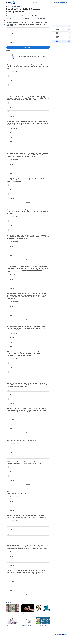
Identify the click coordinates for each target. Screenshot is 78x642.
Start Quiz (28, 47)
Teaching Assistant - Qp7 (26, 625)
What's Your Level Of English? (42, 625)
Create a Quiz (63, 2)
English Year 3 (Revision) (11, 625)
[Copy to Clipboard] (4, 25)
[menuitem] (55, 3)
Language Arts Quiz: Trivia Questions (26, 614)
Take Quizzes (55, 2)
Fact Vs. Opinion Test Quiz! (42, 613)
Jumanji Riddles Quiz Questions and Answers (12, 614)
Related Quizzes (10, 602)
